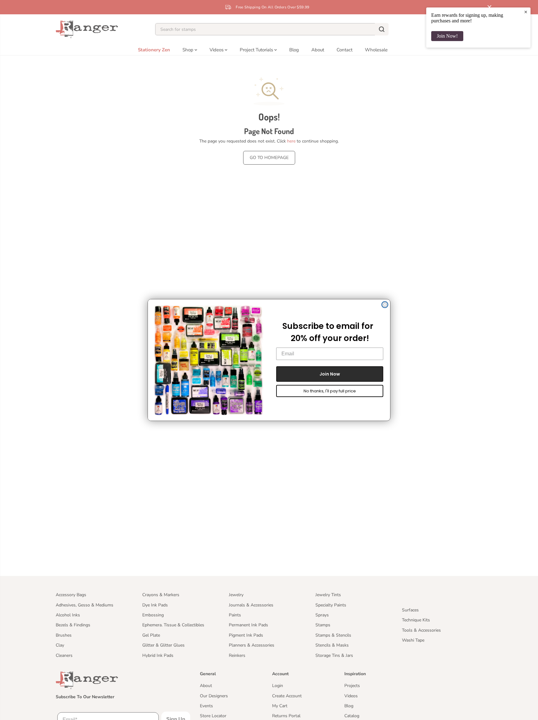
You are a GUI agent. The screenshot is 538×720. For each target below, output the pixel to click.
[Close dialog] (385, 305)
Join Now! (447, 36)
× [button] (525, 11)
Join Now (329, 374)
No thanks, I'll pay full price (330, 391)
